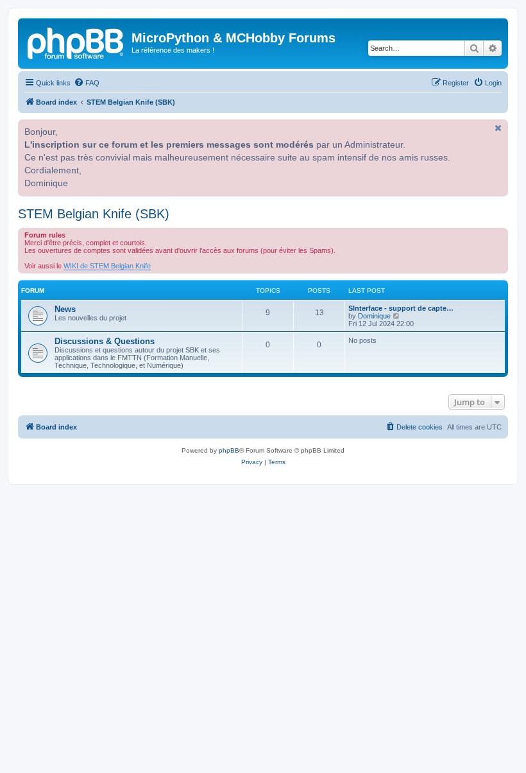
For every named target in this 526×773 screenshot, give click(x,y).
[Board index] (76, 41)
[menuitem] (86, 83)
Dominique (374, 316)
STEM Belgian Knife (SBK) (93, 214)
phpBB (229, 450)
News (65, 309)
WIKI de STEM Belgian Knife (107, 266)
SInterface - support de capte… (401, 308)
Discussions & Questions (105, 341)
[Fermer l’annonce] (497, 127)
